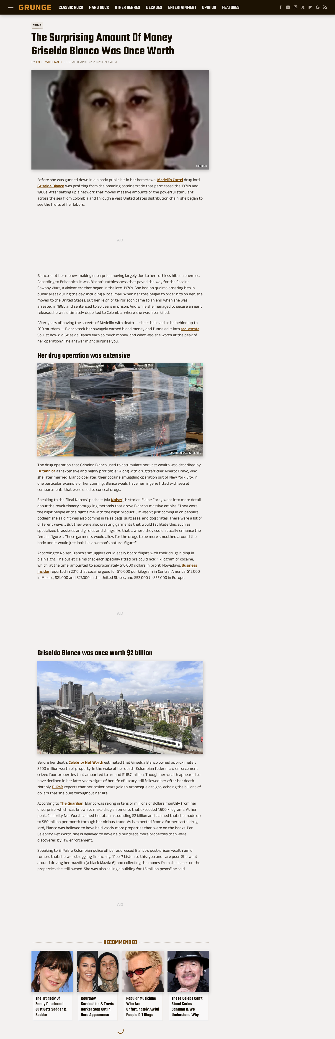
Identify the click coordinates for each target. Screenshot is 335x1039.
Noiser (116, 499)
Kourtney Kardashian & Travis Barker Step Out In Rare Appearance (97, 1006)
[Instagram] (295, 7)
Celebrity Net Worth (86, 762)
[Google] (318, 7)
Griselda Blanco (50, 186)
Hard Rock (99, 7)
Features (231, 7)
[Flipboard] (310, 7)
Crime (37, 25)
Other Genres (127, 7)
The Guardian (71, 803)
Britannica (46, 471)
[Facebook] (280, 7)
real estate (190, 329)
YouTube (201, 166)
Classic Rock (71, 7)
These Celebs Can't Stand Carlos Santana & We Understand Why (187, 1006)
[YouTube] (288, 7)
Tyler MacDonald (49, 62)
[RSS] (325, 7)
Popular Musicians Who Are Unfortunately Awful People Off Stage (142, 1006)
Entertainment (182, 7)
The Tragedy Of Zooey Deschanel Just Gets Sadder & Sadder (51, 1006)
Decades (154, 7)
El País (57, 787)
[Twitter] (303, 7)
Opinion (209, 7)
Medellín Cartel (170, 179)
